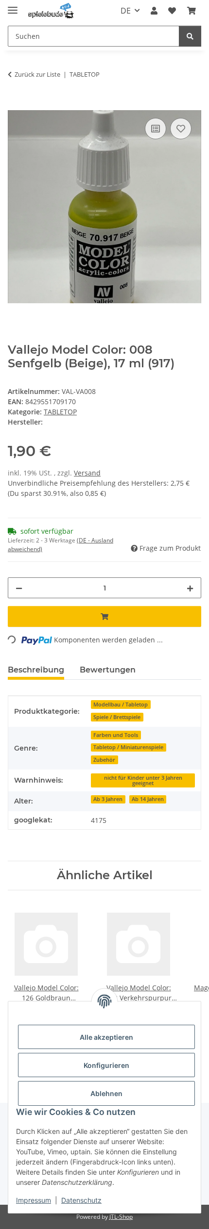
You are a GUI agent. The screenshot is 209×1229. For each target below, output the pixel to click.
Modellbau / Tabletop (120, 704)
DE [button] (126, 10)
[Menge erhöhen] (190, 588)
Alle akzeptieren (106, 1037)
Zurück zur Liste (37, 74)
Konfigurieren (106, 1065)
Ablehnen (106, 1093)
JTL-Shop (121, 1217)
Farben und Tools (115, 735)
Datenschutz (81, 1200)
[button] (154, 10)
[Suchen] (190, 36)
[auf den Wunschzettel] (181, 128)
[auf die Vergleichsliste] (155, 128)
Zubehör (104, 759)
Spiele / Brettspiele (116, 717)
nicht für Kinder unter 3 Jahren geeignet (143, 780)
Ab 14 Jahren (148, 799)
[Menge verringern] (19, 588)
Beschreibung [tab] (36, 669)
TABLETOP (60, 411)
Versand (87, 472)
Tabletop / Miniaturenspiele (128, 747)
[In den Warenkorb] (15, 104)
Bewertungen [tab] (108, 669)
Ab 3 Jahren (107, 799)
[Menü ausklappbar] (12, 6)
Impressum (33, 1200)
